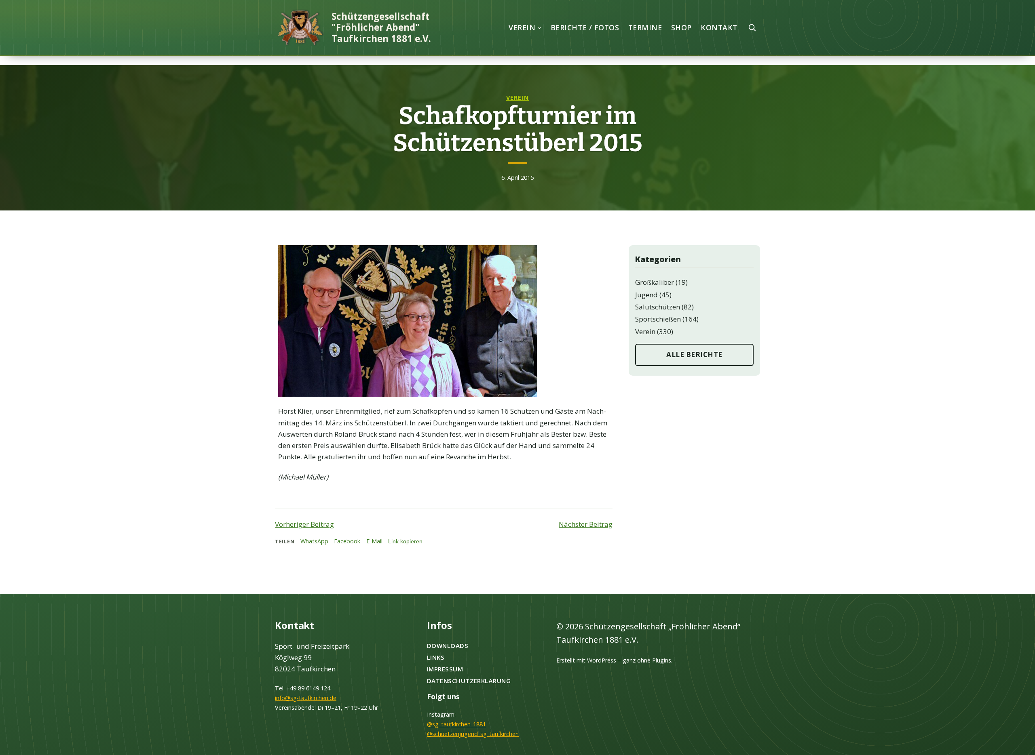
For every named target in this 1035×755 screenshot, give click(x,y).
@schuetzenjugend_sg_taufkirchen (473, 734)
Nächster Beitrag (586, 524)
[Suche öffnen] (752, 27)
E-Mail (374, 541)
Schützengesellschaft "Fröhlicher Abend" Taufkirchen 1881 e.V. (381, 27)
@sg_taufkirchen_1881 (456, 724)
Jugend (646, 294)
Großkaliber (654, 282)
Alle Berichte (694, 354)
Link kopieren (405, 541)
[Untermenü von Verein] (539, 27)
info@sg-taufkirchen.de (305, 698)
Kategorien (658, 259)
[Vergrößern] (526, 256)
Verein (517, 97)
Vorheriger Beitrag (304, 524)
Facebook (347, 541)
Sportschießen (658, 319)
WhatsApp (314, 541)
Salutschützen (657, 306)
